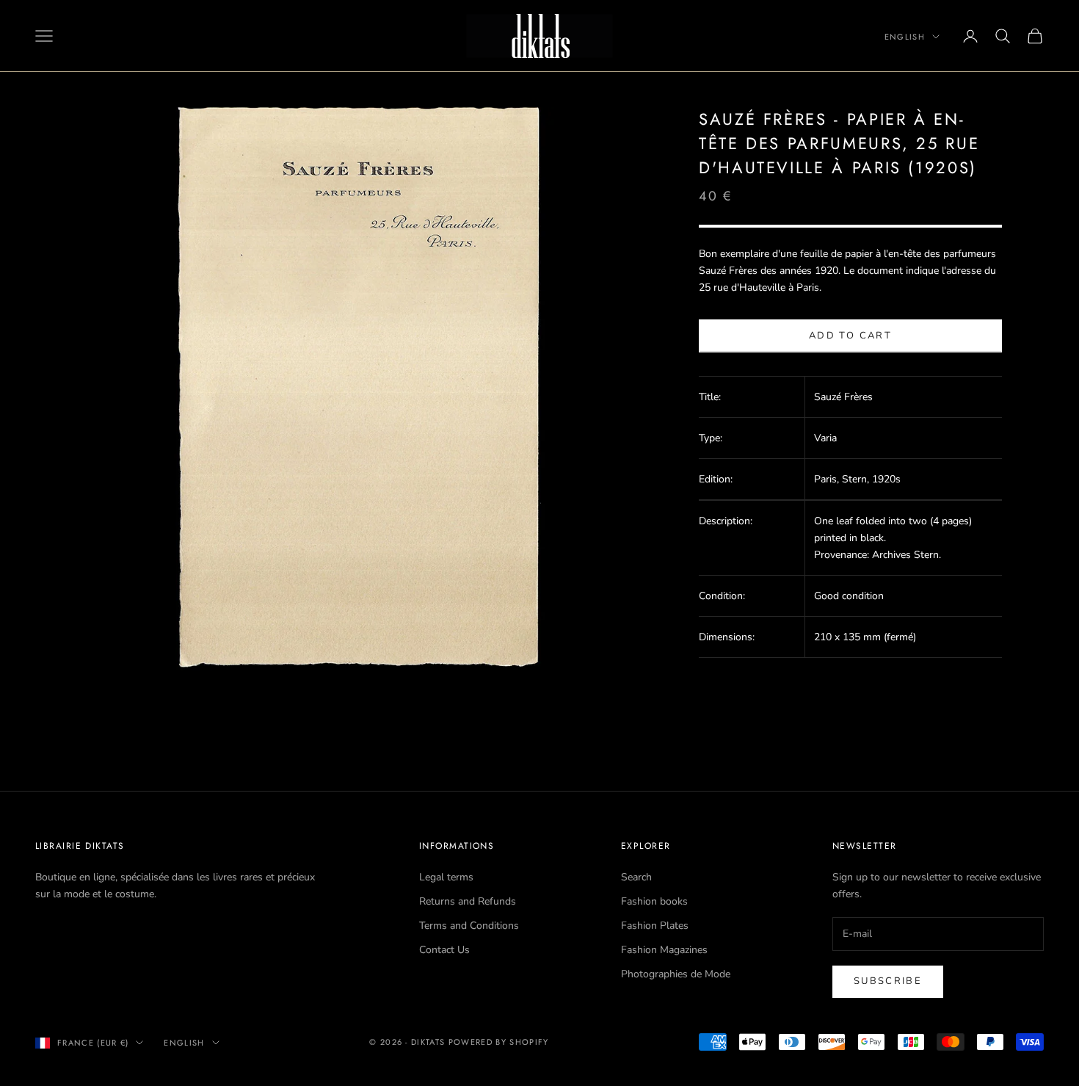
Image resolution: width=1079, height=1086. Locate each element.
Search (636, 877)
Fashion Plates (655, 926)
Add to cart (850, 335)
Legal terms (446, 877)
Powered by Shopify (498, 1042)
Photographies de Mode (675, 974)
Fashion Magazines (664, 950)
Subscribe (888, 981)
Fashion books (654, 901)
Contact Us (444, 950)
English (904, 37)
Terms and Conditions (469, 926)
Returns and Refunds (467, 901)
